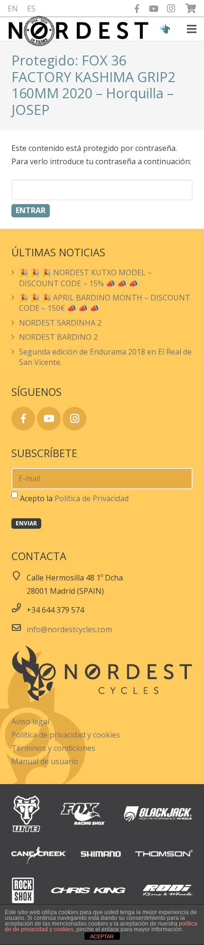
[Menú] (192, 29)
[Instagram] (170, 8)
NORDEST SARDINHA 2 (60, 323)
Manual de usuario (44, 761)
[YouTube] (153, 8)
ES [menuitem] (31, 8)
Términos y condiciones (53, 748)
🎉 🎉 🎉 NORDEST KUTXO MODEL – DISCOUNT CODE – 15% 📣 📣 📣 (85, 277)
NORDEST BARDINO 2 (58, 337)
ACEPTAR (102, 936)
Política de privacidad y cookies (65, 735)
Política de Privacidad (92, 498)
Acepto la (74, 498)
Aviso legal (30, 721)
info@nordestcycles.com (69, 629)
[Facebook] (136, 8)
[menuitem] (13, 8)
